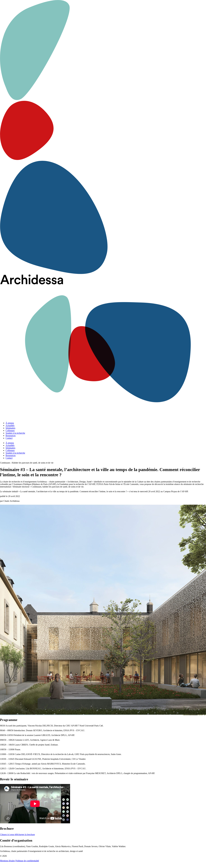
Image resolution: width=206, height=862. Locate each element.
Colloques (10, 430)
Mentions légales (7, 860)
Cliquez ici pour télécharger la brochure (17, 834)
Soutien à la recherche (15, 433)
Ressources (11, 435)
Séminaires (10, 428)
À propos (10, 423)
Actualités (10, 425)
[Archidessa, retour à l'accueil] (103, 347)
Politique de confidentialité (27, 860)
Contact (9, 438)
